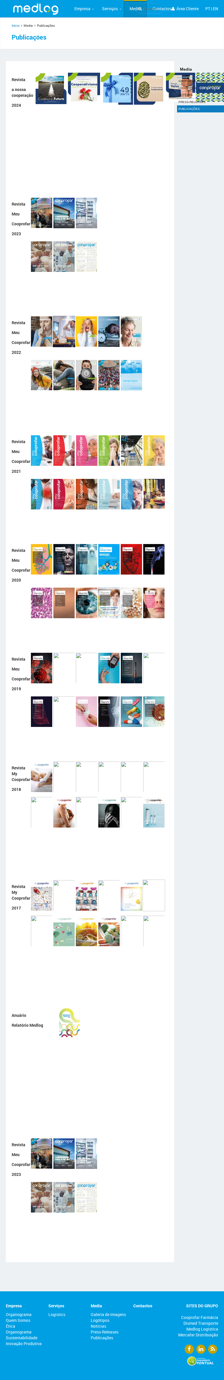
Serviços (110, 8)
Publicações (102, 1337)
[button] (82, 8)
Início (16, 25)
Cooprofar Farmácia (199, 1317)
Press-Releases (104, 1332)
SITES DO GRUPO (202, 1305)
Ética (10, 1326)
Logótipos (100, 1320)
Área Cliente (187, 8)
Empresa (82, 8)
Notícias (98, 1326)
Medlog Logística (202, 1329)
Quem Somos (18, 1320)
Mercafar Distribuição (198, 1335)
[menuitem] (82, 8)
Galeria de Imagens (108, 1314)
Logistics (56, 1314)
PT (207, 8)
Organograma (19, 1314)
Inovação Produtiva (24, 1343)
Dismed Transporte (200, 1323)
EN (215, 8)
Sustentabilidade (21, 1337)
